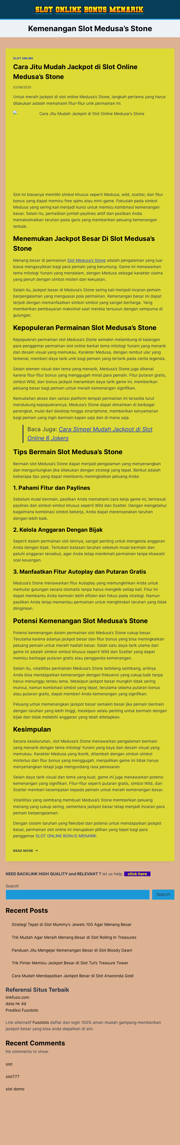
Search (12, 886)
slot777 (12, 1076)
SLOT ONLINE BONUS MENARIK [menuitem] (66, 836)
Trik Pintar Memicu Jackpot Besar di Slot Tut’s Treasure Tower (70, 963)
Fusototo (41, 1022)
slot (9, 1064)
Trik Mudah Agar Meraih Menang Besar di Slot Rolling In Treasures (74, 937)
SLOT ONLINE (23, 58)
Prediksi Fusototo (22, 1010)
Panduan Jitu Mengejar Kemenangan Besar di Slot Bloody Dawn (72, 950)
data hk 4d (16, 1003)
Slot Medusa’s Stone (86, 260)
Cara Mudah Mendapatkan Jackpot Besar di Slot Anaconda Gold (73, 975)
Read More (25, 851)
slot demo (15, 1089)
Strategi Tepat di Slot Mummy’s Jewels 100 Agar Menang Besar (71, 924)
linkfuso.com (17, 997)
